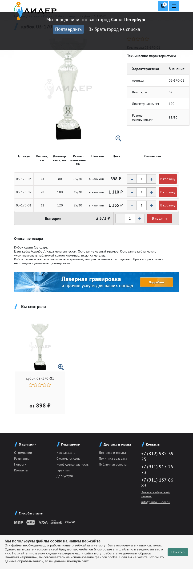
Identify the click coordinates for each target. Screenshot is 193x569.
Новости (20, 464)
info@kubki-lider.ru (155, 502)
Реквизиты (21, 458)
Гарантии (63, 470)
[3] (40, 385)
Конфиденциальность (72, 464)
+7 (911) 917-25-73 (158, 469)
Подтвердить (68, 29)
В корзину (167, 179)
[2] (35, 385)
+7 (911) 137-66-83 (158, 483)
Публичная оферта (113, 464)
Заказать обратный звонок (155, 494)
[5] (49, 385)
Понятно (178, 552)
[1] (31, 385)
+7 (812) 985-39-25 (158, 456)
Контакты (21, 470)
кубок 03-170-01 (40, 378)
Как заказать (65, 452)
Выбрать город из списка (114, 29)
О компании (23, 452)
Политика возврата (113, 458)
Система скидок (68, 458)
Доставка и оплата (112, 452)
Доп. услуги (64, 476)
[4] (44, 385)
